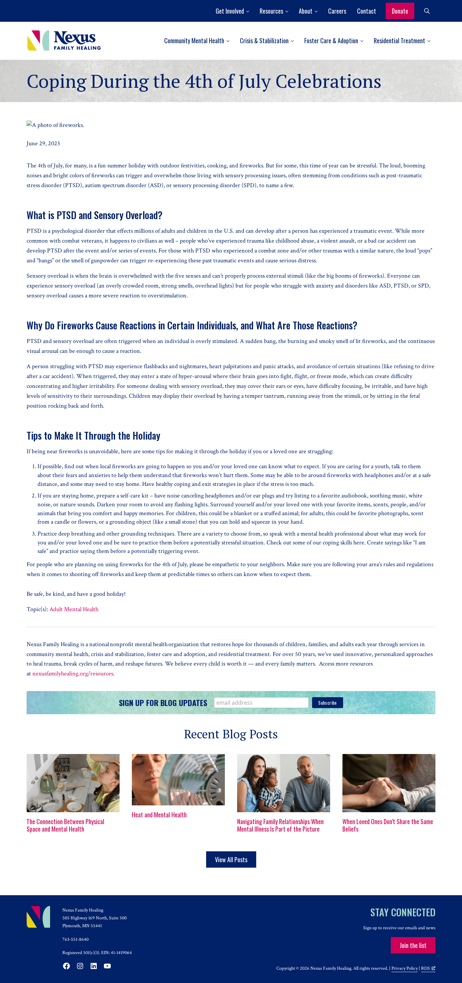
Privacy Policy (404, 968)
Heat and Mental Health (159, 815)
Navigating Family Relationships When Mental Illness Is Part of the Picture (280, 825)
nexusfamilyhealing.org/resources (72, 673)
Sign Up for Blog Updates (163, 703)
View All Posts (231, 859)
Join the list (413, 945)
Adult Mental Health (73, 609)
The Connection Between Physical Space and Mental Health (65, 825)
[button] (232, 11)
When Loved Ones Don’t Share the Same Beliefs (387, 825)
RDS (425, 968)
